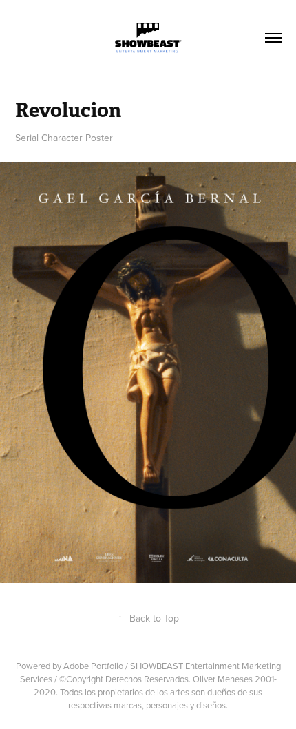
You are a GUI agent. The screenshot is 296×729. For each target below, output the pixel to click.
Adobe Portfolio (93, 665)
